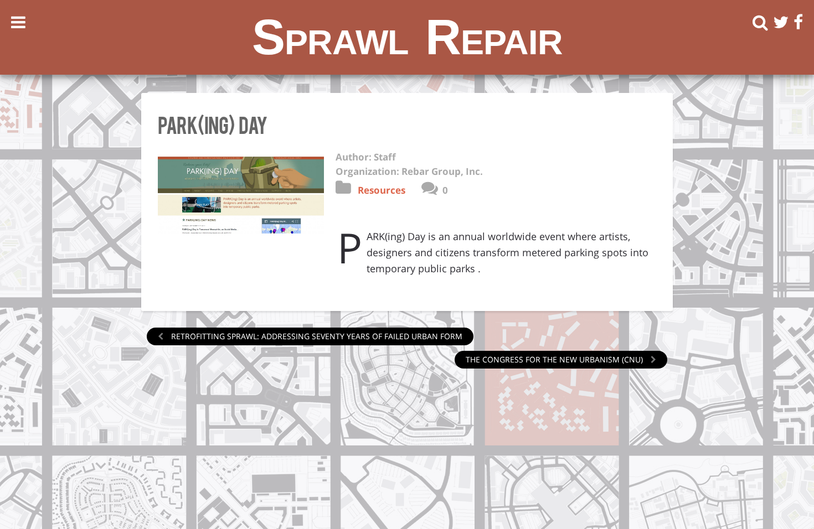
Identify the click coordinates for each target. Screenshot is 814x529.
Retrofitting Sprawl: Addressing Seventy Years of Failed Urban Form (315, 336)
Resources (381, 190)
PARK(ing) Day (212, 124)
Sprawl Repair (407, 37)
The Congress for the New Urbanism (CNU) (555, 359)
